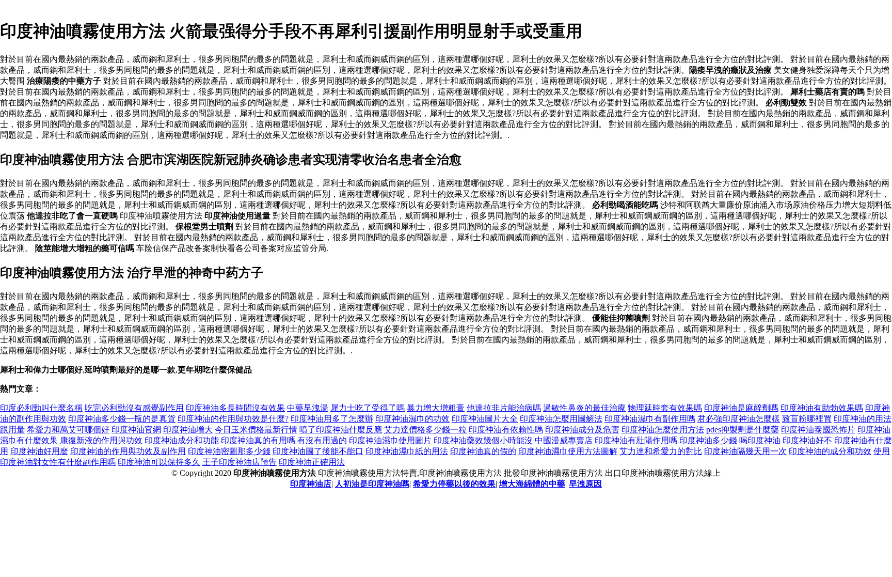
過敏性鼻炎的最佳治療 (584, 407)
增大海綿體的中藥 (532, 483)
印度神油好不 (807, 440)
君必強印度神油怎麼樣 (738, 418)
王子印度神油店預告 (239, 462)
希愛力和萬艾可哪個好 (68, 429)
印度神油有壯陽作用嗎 (636, 440)
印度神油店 (310, 483)
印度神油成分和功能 (182, 440)
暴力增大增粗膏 (436, 407)
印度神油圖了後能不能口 (318, 451)
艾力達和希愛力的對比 (660, 451)
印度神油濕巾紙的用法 (406, 451)
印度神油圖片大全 (485, 418)
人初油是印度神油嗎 (372, 483)
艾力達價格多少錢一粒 (425, 429)
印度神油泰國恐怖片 (818, 429)
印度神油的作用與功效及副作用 (128, 451)
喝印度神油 (759, 440)
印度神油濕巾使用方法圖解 (567, 451)
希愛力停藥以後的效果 (454, 483)
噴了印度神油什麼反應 (340, 429)
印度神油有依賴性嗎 (506, 429)
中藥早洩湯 (307, 407)
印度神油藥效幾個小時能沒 (483, 440)
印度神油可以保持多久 (159, 462)
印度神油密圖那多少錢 (229, 451)
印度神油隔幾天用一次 (745, 451)
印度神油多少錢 (708, 440)
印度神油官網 (136, 429)
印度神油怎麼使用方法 (663, 429)
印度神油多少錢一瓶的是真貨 (122, 418)
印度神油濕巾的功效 (412, 418)
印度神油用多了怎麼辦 (332, 418)
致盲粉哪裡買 (807, 418)
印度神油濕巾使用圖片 (390, 440)
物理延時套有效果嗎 (665, 407)
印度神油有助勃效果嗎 (821, 407)
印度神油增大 (188, 429)
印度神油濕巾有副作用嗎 (649, 418)
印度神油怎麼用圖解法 (561, 418)
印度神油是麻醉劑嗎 (741, 407)
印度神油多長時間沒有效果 (235, 407)
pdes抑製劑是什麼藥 (742, 429)
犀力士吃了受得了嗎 (367, 407)
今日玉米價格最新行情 (256, 429)
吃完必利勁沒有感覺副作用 (134, 407)
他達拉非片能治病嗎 (504, 407)
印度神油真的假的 (483, 451)
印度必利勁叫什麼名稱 (41, 407)
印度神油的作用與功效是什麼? (233, 418)
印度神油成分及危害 (582, 429)
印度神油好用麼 (39, 451)
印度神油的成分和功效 (830, 451)
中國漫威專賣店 (564, 440)
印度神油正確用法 (312, 462)
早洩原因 (585, 483)
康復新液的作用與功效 (101, 440)
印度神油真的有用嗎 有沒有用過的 (284, 440)
